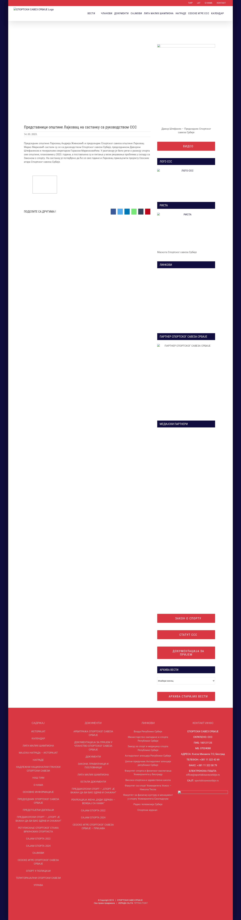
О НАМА (38, 785)
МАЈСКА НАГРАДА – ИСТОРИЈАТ (38, 752)
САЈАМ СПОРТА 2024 (38, 845)
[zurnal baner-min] (198, 432)
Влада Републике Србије (148, 731)
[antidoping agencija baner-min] (173, 303)
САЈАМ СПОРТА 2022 (38, 838)
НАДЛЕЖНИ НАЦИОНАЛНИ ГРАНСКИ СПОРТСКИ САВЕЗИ (38, 769)
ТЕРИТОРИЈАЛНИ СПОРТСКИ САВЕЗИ (38, 877)
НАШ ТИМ (38, 777)
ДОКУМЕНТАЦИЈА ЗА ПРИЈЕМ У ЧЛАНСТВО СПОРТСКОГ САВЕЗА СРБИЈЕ (93, 746)
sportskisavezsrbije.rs (207, 780)
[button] (227, 13)
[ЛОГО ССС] (186, 182)
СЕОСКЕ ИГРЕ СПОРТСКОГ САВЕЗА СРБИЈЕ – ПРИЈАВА (93, 826)
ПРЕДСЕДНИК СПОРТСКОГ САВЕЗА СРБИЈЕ (38, 801)
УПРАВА (38, 885)
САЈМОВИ (38, 852)
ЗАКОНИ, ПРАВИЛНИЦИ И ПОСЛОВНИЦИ (93, 765)
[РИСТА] (186, 230)
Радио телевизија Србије (147, 804)
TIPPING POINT (141, 903)
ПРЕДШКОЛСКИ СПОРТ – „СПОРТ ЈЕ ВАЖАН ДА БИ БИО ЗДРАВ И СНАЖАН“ (38, 819)
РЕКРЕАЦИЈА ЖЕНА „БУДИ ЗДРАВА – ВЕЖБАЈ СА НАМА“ (93, 801)
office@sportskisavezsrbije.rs (203, 774)
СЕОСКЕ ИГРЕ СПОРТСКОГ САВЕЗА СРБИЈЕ (38, 862)
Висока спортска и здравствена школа (148, 780)
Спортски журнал (147, 810)
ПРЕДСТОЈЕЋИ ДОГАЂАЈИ (38, 810)
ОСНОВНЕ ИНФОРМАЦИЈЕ (38, 792)
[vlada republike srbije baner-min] (173, 273)
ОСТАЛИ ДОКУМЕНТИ (93, 781)
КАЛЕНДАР (38, 738)
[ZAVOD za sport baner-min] (198, 303)
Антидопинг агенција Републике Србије (148, 755)
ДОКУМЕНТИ (93, 756)
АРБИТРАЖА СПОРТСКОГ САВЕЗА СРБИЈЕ (93, 733)
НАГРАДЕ (38, 759)
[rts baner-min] (173, 432)
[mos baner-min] (198, 273)
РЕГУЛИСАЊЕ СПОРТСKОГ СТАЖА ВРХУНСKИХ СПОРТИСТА (38, 829)
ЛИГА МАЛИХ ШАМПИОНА (38, 745)
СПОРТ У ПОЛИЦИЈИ (38, 870)
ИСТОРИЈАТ (38, 731)
